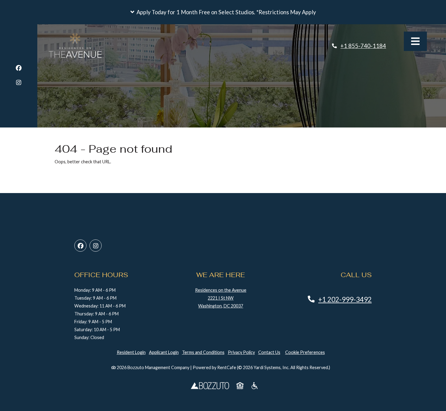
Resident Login (131, 352)
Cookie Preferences (305, 352)
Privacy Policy (241, 352)
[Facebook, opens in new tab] (18, 69)
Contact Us (269, 352)
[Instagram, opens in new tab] (18, 83)
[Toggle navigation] (415, 41)
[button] (223, 12)
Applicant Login (164, 352)
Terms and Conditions (203, 352)
